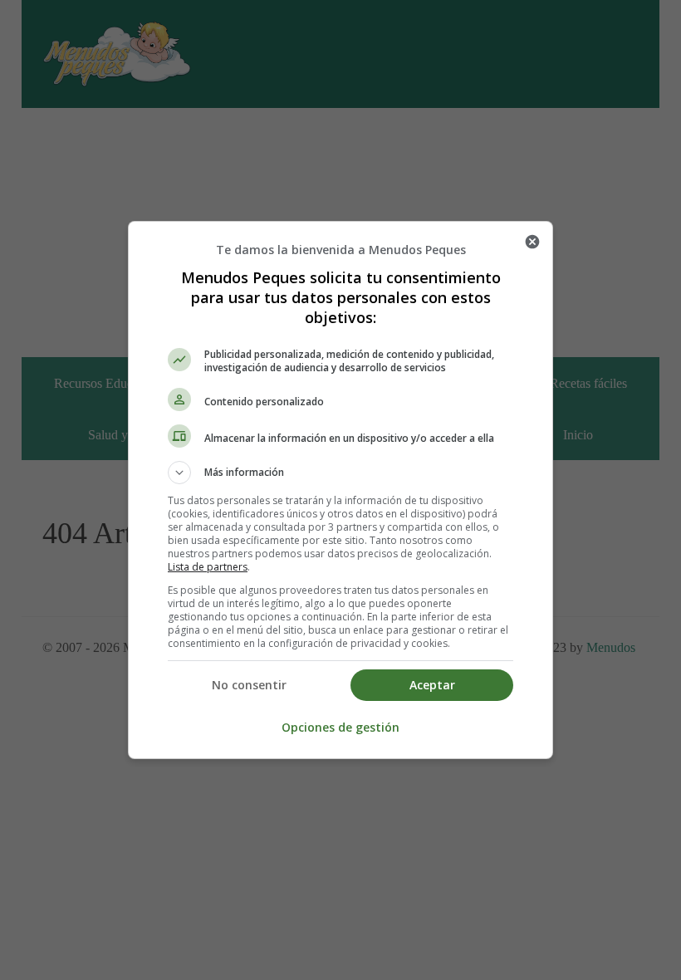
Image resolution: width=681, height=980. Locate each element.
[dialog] (340, 490)
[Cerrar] (532, 241)
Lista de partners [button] (207, 567)
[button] (340, 472)
